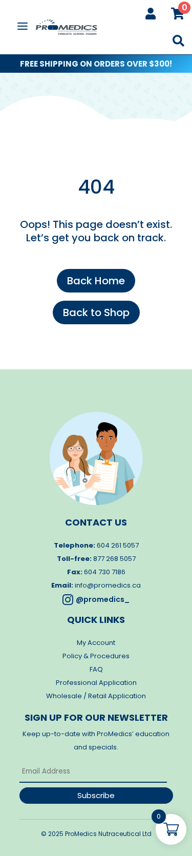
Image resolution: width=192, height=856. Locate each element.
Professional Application (96, 682)
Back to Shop (96, 312)
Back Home (96, 281)
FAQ (96, 669)
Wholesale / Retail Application (96, 696)
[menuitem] (150, 13)
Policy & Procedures (96, 656)
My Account (96, 643)
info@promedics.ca (108, 585)
